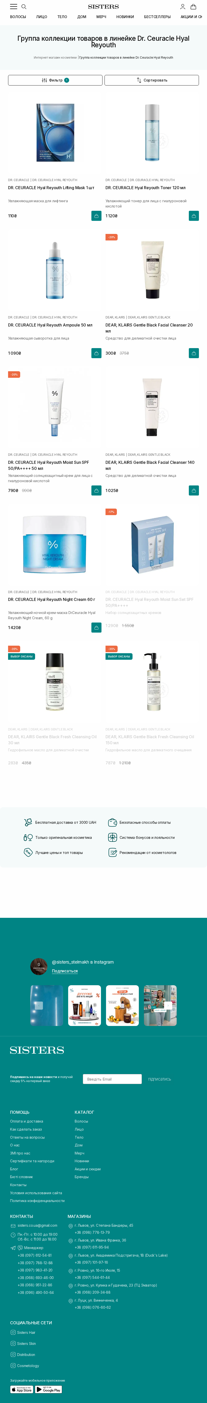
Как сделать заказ (26, 1129)
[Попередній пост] (39, 1006)
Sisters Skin (26, 1343)
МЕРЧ (101, 17)
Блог (14, 1169)
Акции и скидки (88, 1169)
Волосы (81, 1121)
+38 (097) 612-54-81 (34, 1255)
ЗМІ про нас (20, 1153)
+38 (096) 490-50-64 (36, 1292)
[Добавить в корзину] (96, 216)
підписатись (159, 1079)
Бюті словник (21, 1177)
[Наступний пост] (168, 1006)
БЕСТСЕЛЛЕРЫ (157, 17)
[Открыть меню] (13, 6)
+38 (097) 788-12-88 (35, 1263)
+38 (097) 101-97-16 (91, 1262)
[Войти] (182, 6)
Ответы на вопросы (27, 1137)
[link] (193, 6)
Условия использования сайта (36, 1193)
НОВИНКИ (125, 17)
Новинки (82, 1161)
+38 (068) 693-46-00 (36, 1277)
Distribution (26, 1354)
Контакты (18, 1185)
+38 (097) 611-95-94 (92, 1247)
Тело (79, 1137)
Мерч (79, 1153)
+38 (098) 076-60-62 (93, 1307)
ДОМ (81, 17)
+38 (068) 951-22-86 (35, 1285)
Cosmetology (28, 1366)
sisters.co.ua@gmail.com (37, 1225)
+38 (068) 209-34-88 (93, 1292)
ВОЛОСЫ (18, 17)
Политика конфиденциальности (37, 1201)
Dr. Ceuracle (18, 180)
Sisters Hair (26, 1332)
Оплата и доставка (26, 1121)
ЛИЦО (41, 17)
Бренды (81, 1177)
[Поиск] (23, 6)
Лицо (79, 1129)
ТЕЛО (62, 17)
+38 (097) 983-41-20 (35, 1270)
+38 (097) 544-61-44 (92, 1277)
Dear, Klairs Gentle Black (149, 317)
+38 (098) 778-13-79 (92, 1232)
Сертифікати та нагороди (32, 1161)
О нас (15, 1145)
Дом (79, 1145)
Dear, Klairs (115, 317)
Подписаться (65, 970)
